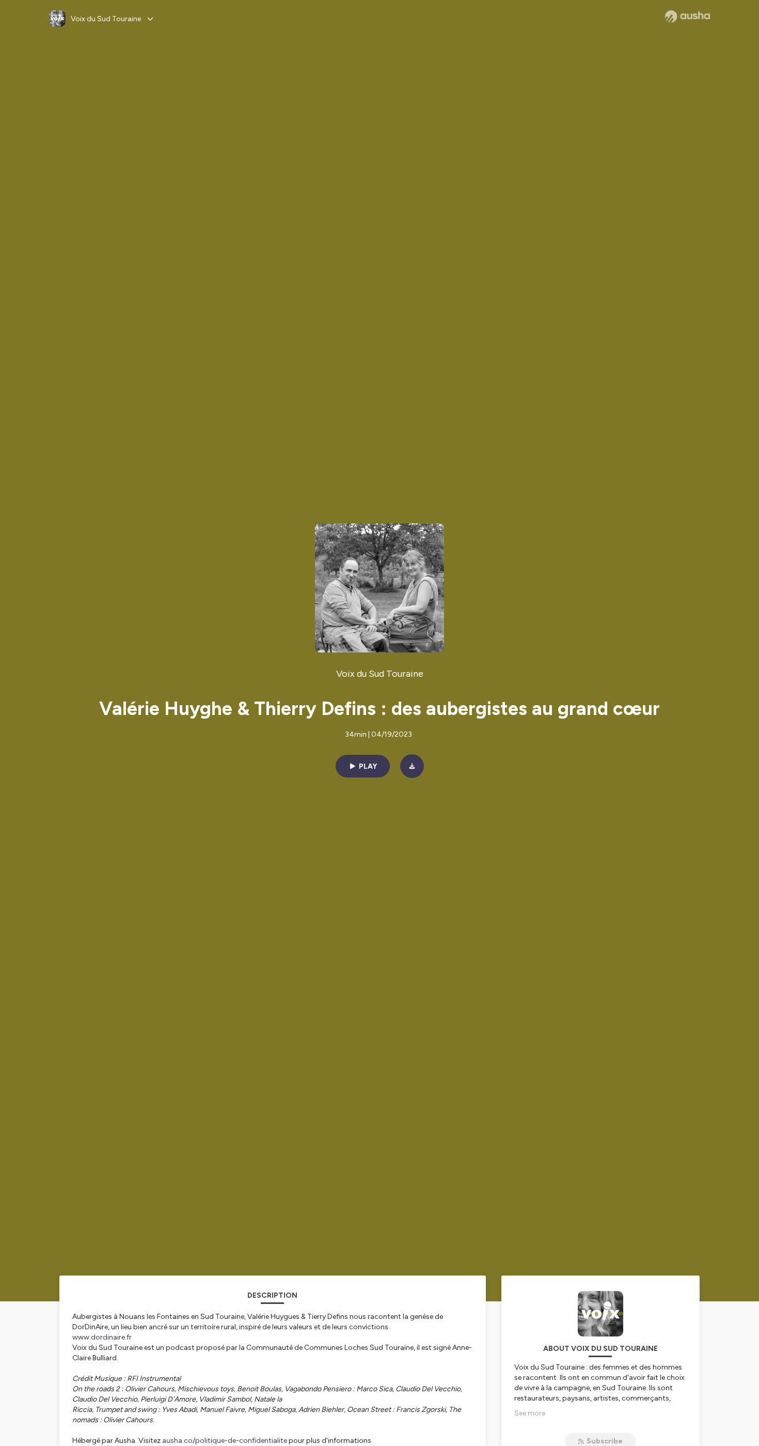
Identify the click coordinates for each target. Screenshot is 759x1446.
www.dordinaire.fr (102, 1337)
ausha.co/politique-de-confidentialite (224, 1440)
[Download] (412, 766)
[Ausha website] (687, 16)
